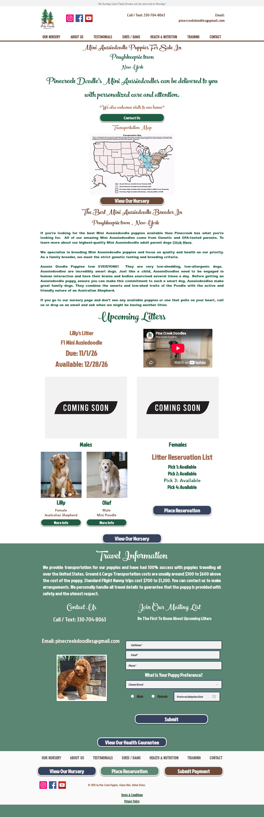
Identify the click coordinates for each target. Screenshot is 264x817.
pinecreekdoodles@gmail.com (87, 641)
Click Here (182, 242)
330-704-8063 (91, 619)
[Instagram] (70, 18)
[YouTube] (89, 18)
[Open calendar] (214, 696)
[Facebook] (79, 18)
